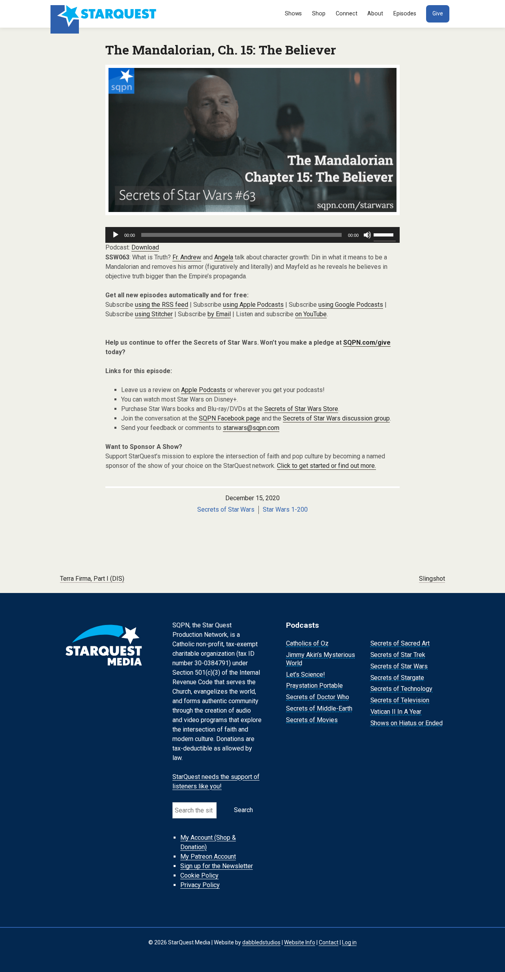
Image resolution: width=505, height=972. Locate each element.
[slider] (385, 234)
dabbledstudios (261, 942)
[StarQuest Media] (104, 14)
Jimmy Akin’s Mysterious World (320, 659)
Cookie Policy (199, 875)
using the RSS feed (161, 304)
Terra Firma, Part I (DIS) (92, 578)
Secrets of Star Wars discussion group (336, 418)
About (375, 13)
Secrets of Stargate (397, 677)
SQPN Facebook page (229, 418)
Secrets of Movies (312, 720)
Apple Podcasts (203, 390)
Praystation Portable (314, 686)
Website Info (299, 942)
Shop (318, 13)
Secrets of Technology (401, 689)
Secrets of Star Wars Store (301, 409)
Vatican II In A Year (396, 711)
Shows (293, 13)
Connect (346, 13)
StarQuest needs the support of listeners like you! (216, 781)
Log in (349, 942)
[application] (252, 235)
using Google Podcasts (350, 304)
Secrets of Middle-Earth (319, 708)
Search (243, 810)
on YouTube (311, 314)
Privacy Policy (200, 885)
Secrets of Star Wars (226, 509)
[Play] (116, 235)
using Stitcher (154, 314)
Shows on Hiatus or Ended (406, 723)
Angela (223, 257)
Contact (329, 942)
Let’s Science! (305, 674)
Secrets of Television (400, 700)
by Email (219, 314)
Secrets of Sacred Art (400, 643)
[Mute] (367, 235)
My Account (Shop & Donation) (208, 842)
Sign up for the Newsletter (216, 866)
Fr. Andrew (186, 257)
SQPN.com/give (367, 342)
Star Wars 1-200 (285, 509)
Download (145, 247)
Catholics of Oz (307, 643)
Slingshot (432, 578)
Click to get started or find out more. (326, 465)
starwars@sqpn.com (251, 428)
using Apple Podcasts (253, 304)
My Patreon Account (208, 856)
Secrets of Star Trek (398, 655)
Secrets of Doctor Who (317, 697)
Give (437, 13)
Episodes (404, 13)
